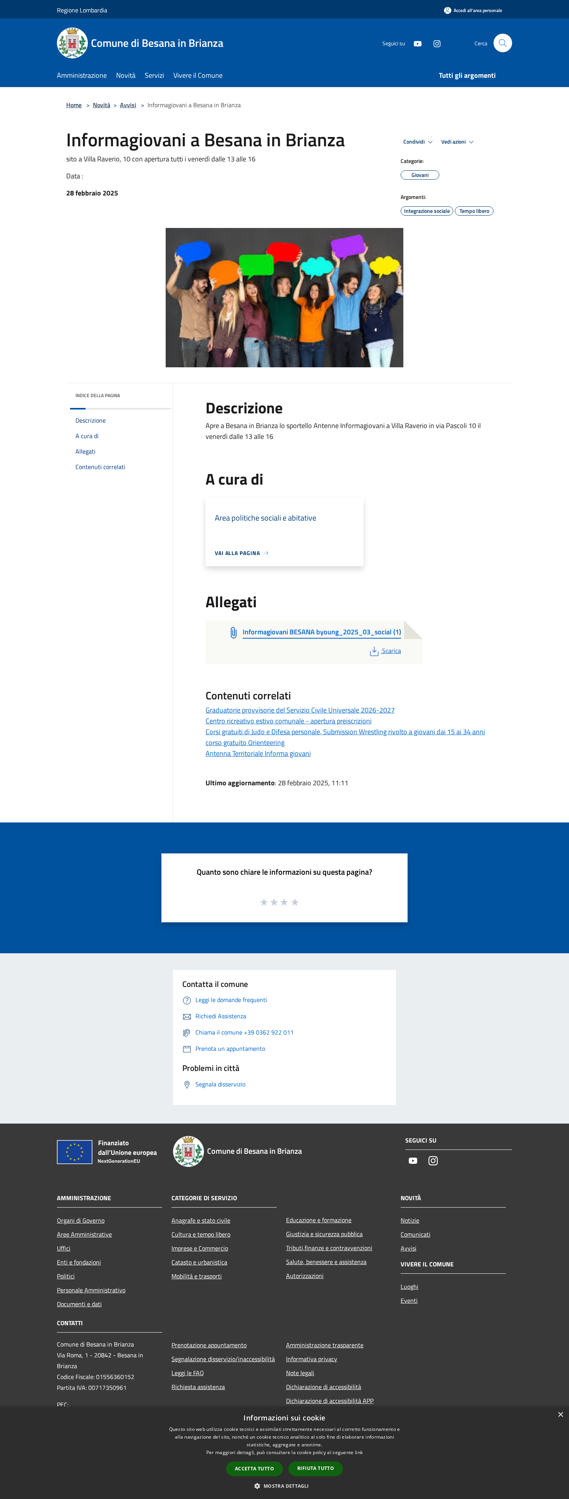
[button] (284, 1486)
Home (74, 105)
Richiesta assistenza (198, 1386)
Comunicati (415, 1234)
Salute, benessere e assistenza (326, 1261)
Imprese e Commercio (199, 1248)
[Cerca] (503, 43)
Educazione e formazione (318, 1220)
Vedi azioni (454, 141)
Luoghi (409, 1286)
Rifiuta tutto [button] (315, 1468)
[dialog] (284, 1452)
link (359, 1452)
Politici (66, 1276)
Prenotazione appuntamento (209, 1345)
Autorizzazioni (305, 1275)
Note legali (300, 1372)
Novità (101, 105)
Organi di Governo (81, 1220)
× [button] (560, 1415)
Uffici (63, 1248)
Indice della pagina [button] (97, 395)
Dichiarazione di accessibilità (323, 1386)
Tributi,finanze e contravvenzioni (329, 1247)
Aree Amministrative (84, 1234)
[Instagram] (434, 43)
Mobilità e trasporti (196, 1276)
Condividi (414, 141)
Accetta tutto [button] (254, 1468)
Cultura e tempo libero (200, 1234)
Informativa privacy (311, 1359)
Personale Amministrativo (91, 1290)
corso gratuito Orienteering (245, 742)
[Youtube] (414, 43)
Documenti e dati (79, 1304)
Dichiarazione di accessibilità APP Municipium (330, 1406)
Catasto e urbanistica (199, 1262)
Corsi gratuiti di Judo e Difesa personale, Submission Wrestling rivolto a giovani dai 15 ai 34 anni (345, 731)
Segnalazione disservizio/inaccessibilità (223, 1359)
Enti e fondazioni (79, 1262)
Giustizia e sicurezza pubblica (324, 1234)
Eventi (409, 1300)
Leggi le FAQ (187, 1372)
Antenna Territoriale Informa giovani (258, 753)
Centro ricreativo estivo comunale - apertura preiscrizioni (289, 721)
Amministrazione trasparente (324, 1345)
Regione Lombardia (82, 10)
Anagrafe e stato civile (200, 1220)
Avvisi (128, 105)
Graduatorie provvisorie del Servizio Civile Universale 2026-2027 (300, 710)
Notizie (410, 1220)
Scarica (391, 650)
